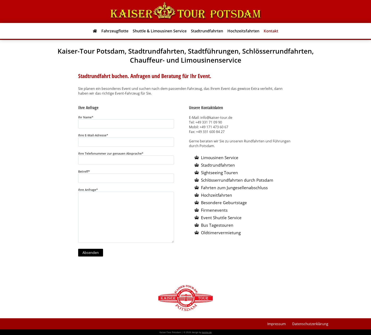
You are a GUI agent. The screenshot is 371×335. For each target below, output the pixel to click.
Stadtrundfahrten (207, 30)
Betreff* (84, 171)
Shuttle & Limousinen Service (160, 30)
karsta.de (207, 332)
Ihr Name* (85, 117)
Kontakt (271, 30)
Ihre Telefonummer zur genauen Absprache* (110, 153)
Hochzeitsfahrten (243, 30)
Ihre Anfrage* (88, 190)
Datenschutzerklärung (310, 323)
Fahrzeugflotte (114, 30)
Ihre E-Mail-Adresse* (93, 135)
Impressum (276, 323)
